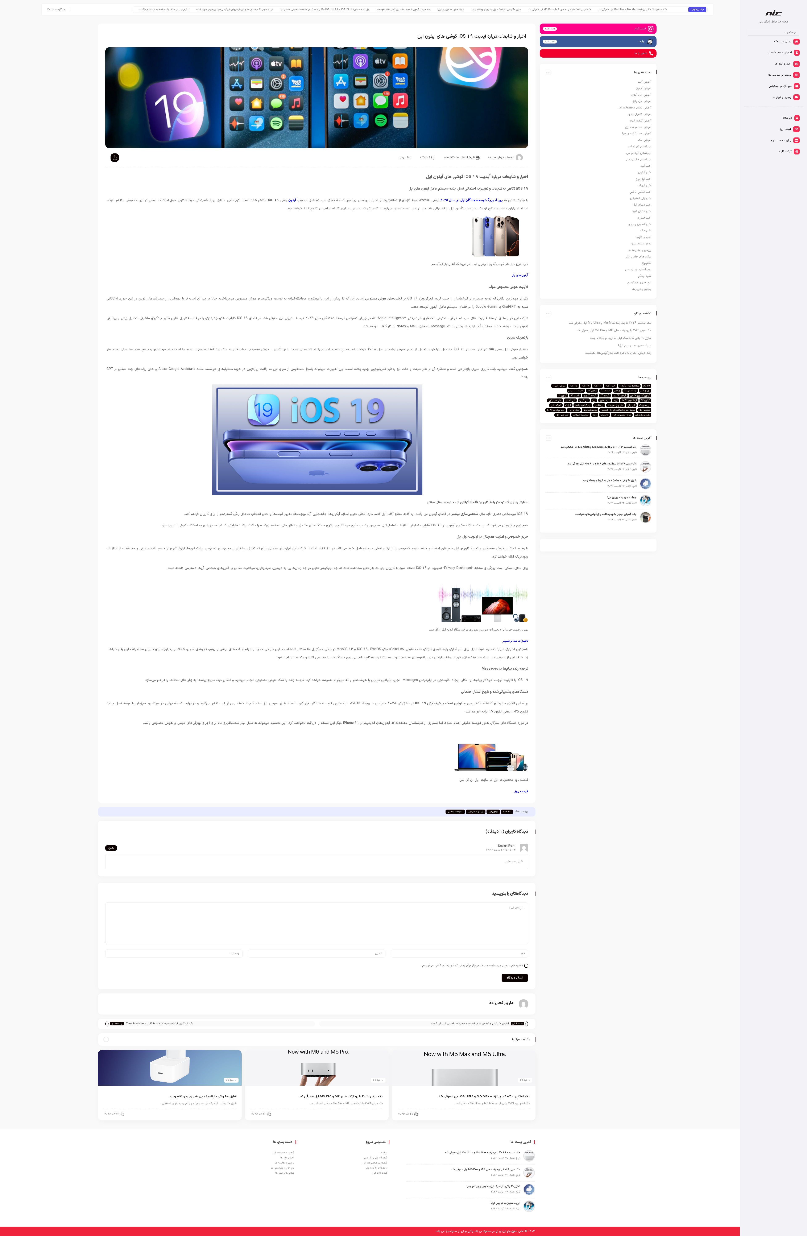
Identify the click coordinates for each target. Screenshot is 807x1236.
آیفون (292, 200)
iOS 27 (573, 386)
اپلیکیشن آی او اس (639, 146)
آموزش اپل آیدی (641, 95)
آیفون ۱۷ (645, 400)
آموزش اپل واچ (642, 101)
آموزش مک (644, 140)
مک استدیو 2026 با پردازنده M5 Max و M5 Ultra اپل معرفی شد (484, 1096)
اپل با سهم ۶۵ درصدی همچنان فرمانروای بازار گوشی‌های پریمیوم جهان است (434, 10)
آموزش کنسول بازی (639, 114)
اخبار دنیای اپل (518, 1114)
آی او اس (645, 391)
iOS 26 (585, 386)
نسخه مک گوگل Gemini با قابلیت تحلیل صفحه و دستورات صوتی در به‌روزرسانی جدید (146, 10)
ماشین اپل (644, 410)
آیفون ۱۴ (604, 395)
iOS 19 (507, 812)
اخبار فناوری (644, 218)
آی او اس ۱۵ (630, 391)
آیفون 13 (592, 391)
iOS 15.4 (610, 386)
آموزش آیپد (644, 82)
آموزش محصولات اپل (638, 127)
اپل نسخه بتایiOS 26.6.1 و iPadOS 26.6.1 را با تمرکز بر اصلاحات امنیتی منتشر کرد (524, 10)
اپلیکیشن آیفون (583, 405)
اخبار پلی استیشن (640, 198)
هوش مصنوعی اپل (622, 415)
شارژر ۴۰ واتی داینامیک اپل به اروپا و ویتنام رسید (202, 1096)
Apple (646, 386)
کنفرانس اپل (562, 415)
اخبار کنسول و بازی (639, 224)
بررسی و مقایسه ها (639, 250)
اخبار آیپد (645, 166)
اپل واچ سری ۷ (615, 405)
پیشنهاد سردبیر (475, 812)
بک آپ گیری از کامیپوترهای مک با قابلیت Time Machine (159, 1024)
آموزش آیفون (643, 88)
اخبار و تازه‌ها (643, 237)
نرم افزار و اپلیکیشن (639, 282)
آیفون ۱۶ (562, 395)
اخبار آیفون (644, 172)
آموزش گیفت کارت (640, 121)
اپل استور (570, 400)
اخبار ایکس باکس (640, 192)
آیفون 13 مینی (575, 391)
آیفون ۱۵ (575, 395)
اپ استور (604, 400)
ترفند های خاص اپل (638, 257)
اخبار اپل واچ (643, 179)
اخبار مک (645, 230)
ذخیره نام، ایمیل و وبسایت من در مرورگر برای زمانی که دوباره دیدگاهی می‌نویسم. (472, 965)
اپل (594, 400)
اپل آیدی (583, 400)
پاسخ (111, 848)
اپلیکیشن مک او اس (638, 159)
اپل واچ (631, 405)
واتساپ (604, 415)
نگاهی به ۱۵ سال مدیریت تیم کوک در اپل (218, 10)
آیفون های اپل (520, 275)
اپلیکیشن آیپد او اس (638, 153)
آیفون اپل (493, 812)
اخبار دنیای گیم (642, 211)
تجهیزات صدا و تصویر (515, 640)
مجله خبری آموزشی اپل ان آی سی (618, 410)
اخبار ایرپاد (644, 185)
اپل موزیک (644, 405)
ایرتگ (568, 405)
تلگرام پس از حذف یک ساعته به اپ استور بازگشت (363, 10)
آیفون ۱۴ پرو (590, 395)
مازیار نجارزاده (496, 158)
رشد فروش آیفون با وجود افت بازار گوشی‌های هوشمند (603, 10)
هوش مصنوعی (642, 415)
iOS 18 (597, 386)
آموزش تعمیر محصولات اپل (634, 108)
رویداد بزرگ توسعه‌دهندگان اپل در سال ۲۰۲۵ (471, 200)
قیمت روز (521, 791)
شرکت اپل (556, 405)
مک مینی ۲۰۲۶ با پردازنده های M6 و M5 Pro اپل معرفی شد (341, 1096)
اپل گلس (599, 405)
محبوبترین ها (590, 410)
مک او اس (574, 410)
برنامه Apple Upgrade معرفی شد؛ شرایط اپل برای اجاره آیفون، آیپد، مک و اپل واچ (288, 10)
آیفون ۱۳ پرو (619, 395)
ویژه (594, 415)
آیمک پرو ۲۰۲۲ (629, 400)
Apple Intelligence (629, 386)
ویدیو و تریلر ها (641, 289)
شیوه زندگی (644, 276)
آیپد (615, 400)
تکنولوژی (646, 263)
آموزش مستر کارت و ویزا (636, 133)
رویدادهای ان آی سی (638, 269)
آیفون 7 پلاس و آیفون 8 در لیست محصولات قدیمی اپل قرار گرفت (470, 1024)
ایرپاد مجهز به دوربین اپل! (651, 10)
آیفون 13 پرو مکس (640, 395)
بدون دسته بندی (640, 243)
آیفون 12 (605, 391)
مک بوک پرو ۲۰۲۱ (555, 410)
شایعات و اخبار (455, 812)
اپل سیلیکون (555, 400)
